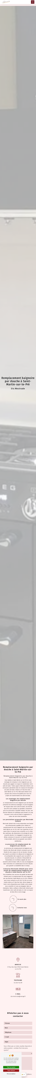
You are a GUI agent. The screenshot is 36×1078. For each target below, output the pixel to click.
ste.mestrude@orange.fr (18, 996)
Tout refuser (11, 1070)
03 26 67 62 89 (18, 983)
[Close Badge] (26, 1073)
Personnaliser (11, 1074)
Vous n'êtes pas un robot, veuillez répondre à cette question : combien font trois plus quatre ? (18, 1048)
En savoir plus (22, 899)
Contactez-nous (22, 907)
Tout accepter (11, 1067)
